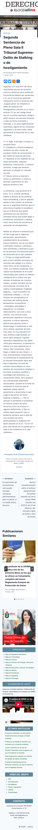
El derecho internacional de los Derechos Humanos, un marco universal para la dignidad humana (19, 764)
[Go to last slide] (6, 568)
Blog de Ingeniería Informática (15, 654)
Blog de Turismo (11, 659)
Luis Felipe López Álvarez (16, 589)
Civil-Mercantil (13, 782)
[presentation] (19, 551)
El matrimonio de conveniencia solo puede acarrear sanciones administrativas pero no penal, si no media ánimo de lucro (10, 492)
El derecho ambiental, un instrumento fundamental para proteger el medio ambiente (18, 735)
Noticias (6, 33)
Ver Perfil (19, 467)
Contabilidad (12, 784)
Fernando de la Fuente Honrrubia (17, 73)
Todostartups (12, 792)
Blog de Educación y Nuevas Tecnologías (19, 667)
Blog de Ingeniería (11, 676)
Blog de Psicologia (11, 678)
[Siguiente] (32, 568)
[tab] (14, 599)
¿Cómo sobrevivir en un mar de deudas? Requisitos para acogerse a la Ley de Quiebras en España (18, 750)
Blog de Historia (10, 670)
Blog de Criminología (12, 657)
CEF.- (10, 779)
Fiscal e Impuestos (14, 787)
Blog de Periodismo (12, 673)
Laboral (10, 790)
